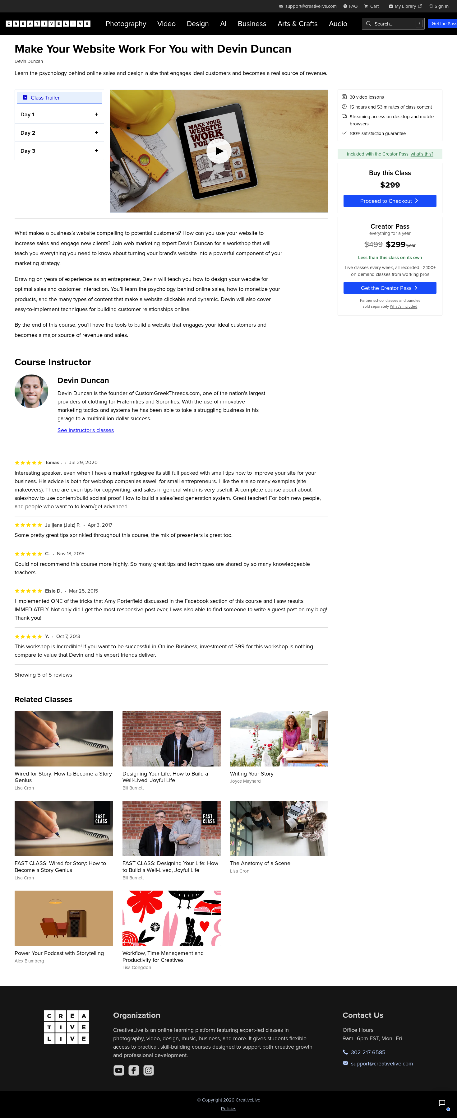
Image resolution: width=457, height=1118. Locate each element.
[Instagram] (148, 1070)
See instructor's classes (86, 430)
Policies (228, 1108)
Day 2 (28, 133)
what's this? (422, 153)
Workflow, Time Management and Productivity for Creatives (163, 956)
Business (252, 23)
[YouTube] (118, 1070)
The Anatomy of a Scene (260, 863)
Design (198, 23)
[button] (442, 1103)
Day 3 (28, 151)
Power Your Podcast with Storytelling (59, 953)
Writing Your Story (252, 773)
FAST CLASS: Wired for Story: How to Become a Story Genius (60, 866)
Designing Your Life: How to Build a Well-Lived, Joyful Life (165, 777)
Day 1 (27, 114)
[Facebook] (133, 1070)
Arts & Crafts (298, 23)
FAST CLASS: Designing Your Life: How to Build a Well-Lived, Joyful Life (170, 866)
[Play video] (219, 151)
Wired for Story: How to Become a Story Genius (63, 777)
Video (166, 23)
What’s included (403, 306)
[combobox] (393, 23)
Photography (126, 23)
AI (223, 23)
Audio (338, 23)
